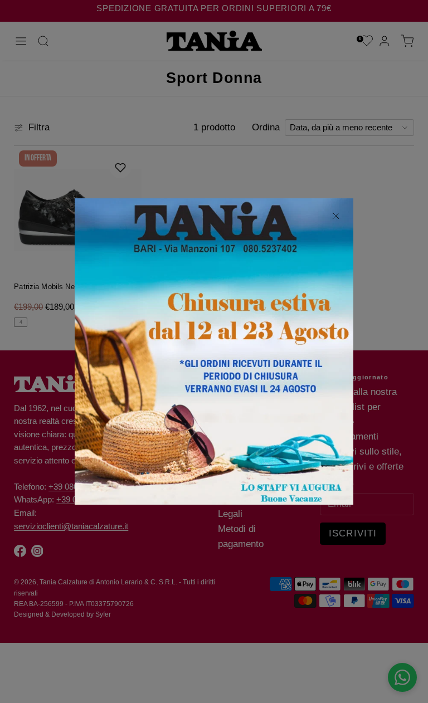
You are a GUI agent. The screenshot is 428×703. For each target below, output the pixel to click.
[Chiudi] (335, 216)
